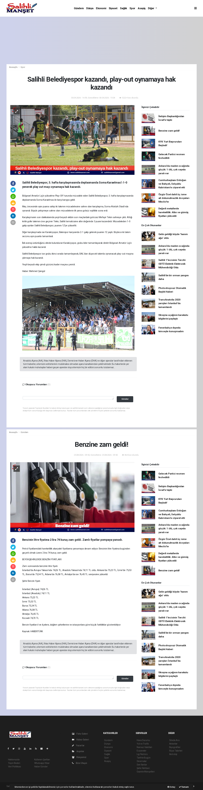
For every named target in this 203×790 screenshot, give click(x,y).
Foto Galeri (82, 733)
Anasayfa (13, 67)
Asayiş (141, 8)
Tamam (185, 787)
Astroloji (173, 754)
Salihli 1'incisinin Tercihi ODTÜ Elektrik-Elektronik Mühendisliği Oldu (172, 264)
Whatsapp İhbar (42, 763)
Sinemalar (142, 761)
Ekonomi (101, 8)
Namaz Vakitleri (144, 747)
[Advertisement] (101, 40)
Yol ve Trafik (143, 743)
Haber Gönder (41, 766)
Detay (172, 787)
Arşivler (80, 751)
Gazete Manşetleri (146, 771)
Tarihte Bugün (144, 757)
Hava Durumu (143, 740)
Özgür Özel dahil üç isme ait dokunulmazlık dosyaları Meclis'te (173, 198)
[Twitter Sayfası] (15, 748)
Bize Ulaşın (81, 763)
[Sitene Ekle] (48, 748)
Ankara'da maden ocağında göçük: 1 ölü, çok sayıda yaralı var (173, 169)
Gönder (125, 399)
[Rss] (37, 748)
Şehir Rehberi (143, 768)
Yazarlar (80, 745)
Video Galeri (82, 739)
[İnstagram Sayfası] (20, 748)
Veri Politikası (14, 766)
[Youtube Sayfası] (26, 748)
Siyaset (113, 8)
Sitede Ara (174, 740)
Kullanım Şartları (42, 759)
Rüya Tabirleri (175, 750)
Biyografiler (174, 747)
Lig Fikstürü (142, 754)
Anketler (173, 743)
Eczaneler (141, 750)
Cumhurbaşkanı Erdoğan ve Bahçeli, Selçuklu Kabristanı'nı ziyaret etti (172, 184)
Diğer (151, 8)
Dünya (89, 8)
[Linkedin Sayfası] (31, 748)
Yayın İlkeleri (14, 763)
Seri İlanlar (142, 764)
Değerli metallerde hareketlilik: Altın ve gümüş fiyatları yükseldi (173, 212)
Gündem (79, 8)
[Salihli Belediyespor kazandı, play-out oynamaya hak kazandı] (72, 140)
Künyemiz (81, 757)
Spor (132, 8)
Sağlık (123, 8)
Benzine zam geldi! (169, 130)
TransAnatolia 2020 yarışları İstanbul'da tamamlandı (169, 303)
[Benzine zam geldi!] (72, 497)
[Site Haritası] (42, 748)
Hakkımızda (14, 759)
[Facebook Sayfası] (9, 748)
